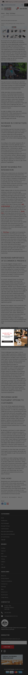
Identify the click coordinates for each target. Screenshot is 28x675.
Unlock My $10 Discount (7, 341)
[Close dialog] (26, 329)
